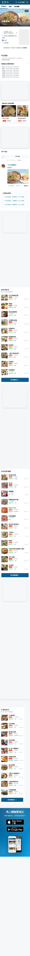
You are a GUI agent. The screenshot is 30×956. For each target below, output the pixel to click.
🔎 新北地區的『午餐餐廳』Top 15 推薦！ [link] (14, 200)
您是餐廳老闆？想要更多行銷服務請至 (15, 47)
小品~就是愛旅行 (11, 165)
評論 (10, 6)
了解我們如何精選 (5, 59)
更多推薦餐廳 (14, 575)
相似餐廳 (16, 6)
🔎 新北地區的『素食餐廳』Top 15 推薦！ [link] (14, 196)
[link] (15, 299)
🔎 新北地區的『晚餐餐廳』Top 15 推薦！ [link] (14, 204)
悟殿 (5, 40)
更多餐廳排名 (14, 380)
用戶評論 (4, 151)
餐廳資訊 (3, 6)
